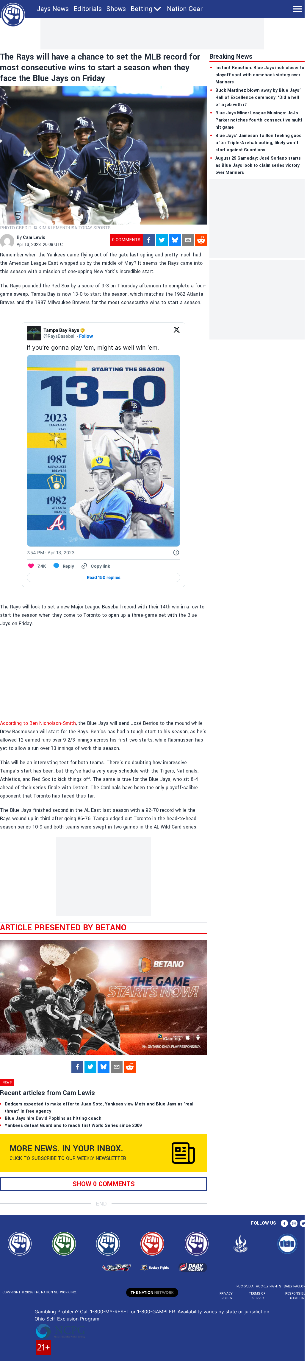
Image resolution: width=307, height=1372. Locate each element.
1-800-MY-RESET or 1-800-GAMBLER (132, 1312)
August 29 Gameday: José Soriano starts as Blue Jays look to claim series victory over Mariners (258, 165)
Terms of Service (257, 1296)
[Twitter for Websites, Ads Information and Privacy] (176, 552)
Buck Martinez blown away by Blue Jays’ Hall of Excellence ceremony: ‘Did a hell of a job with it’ (258, 97)
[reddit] (201, 240)
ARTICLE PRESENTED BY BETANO (63, 928)
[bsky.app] (175, 240)
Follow (86, 336)
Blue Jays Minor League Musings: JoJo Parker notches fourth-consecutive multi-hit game (259, 120)
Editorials (87, 9)
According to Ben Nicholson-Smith (38, 723)
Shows (116, 9)
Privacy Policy (226, 1296)
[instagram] (293, 1223)
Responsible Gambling (296, 1296)
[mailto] (188, 240)
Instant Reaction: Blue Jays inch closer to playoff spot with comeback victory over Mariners (259, 75)
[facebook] (149, 240)
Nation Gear (185, 9)
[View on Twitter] (176, 333)
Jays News (53, 9)
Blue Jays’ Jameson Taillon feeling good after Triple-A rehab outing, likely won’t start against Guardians (258, 143)
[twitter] (162, 240)
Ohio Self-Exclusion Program (67, 1319)
